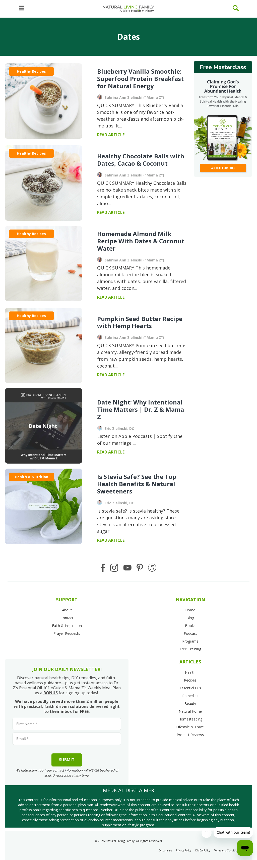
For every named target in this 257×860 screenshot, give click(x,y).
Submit (67, 759)
